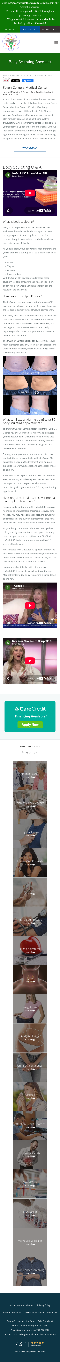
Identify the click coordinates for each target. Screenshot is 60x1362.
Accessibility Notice (34, 1312)
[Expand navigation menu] (56, 42)
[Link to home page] (14, 43)
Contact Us (52, 1312)
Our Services (38, 75)
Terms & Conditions (11, 1312)
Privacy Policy (43, 1305)
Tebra (42, 1351)
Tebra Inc (29, 1305)
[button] (30, 29)
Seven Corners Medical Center (15, 75)
